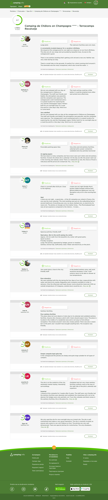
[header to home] (17, 2)
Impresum (38, 495)
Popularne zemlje (38, 464)
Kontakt (69, 461)
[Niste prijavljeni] (96, 3)
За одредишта (54, 463)
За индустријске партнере (55, 467)
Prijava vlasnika (54, 474)
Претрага (13, 6)
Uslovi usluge (70, 495)
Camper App (36, 461)
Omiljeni (88, 2)
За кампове (53, 460)
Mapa (20, 6)
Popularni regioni (38, 467)
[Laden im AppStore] (75, 489)
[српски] (65, 3)
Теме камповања (38, 470)
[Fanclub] (27, 6)
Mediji (85, 464)
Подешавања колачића (57, 495)
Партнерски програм (56, 471)
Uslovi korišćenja (28, 495)
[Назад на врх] (54, 447)
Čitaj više (74, 161)
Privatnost (45, 495)
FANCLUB (35, 458)
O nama (85, 458)
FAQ (67, 458)
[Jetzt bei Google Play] (85, 489)
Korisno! (90, 74)
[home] (17, 454)
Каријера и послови (90, 461)
